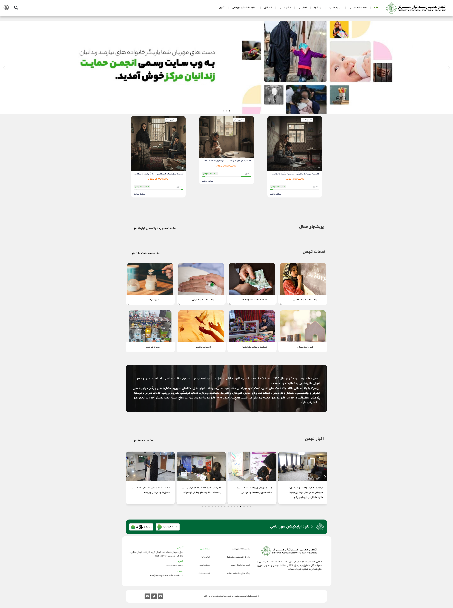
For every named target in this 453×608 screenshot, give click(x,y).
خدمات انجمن (360, 8)
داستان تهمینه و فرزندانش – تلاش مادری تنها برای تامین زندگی (158, 174)
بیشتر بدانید (275, 194)
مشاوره (287, 8)
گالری (222, 8)
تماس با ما (206, 557)
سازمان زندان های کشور (241, 549)
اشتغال (268, 8)
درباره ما (337, 8)
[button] (16, 7)
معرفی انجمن (204, 565)
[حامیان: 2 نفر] (294, 143)
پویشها (318, 8)
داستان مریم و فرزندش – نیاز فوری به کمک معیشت (226, 161)
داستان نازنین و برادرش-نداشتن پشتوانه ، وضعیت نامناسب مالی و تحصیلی (294, 174)
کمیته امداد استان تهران (240, 565)
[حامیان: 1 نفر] (226, 137)
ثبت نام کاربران (204, 573)
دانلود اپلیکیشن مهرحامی (244, 8)
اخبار (305, 8)
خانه (376, 8)
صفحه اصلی (205, 549)
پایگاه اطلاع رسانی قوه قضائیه (238, 573)
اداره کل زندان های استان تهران (238, 557)
